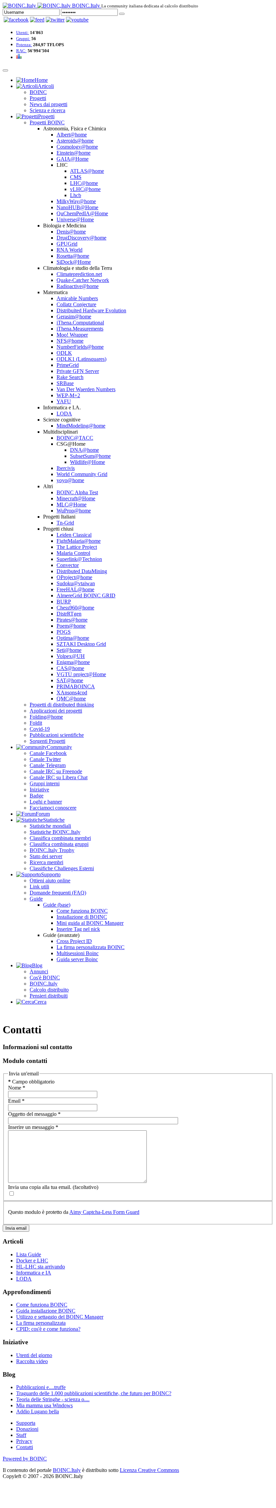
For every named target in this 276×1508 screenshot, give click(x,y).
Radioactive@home (78, 286)
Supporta (25, 1423)
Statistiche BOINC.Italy (55, 832)
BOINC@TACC (75, 438)
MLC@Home (72, 504)
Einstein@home (74, 153)
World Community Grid (82, 474)
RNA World (69, 250)
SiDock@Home (74, 262)
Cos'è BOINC (45, 977)
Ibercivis (66, 468)
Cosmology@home (77, 147)
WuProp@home (74, 510)
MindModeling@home (81, 426)
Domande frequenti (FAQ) (58, 893)
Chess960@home (75, 607)
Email (16, 1101)
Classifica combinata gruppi (59, 844)
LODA (64, 413)
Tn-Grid (65, 523)
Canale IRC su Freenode (56, 771)
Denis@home (71, 231)
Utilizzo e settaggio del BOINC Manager (59, 1317)
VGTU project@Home (81, 674)
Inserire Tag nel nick (78, 929)
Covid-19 (40, 729)
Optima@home (73, 638)
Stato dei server (46, 856)
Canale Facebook (48, 753)
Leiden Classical (74, 535)
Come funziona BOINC (82, 911)
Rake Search (70, 377)
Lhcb (75, 195)
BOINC (38, 92)
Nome (16, 1088)
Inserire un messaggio (33, 1127)
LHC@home (84, 183)
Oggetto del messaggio (34, 1114)
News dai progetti (48, 104)
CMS (75, 177)
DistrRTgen (69, 614)
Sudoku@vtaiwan (76, 583)
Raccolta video (32, 1361)
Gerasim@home (74, 316)
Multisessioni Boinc (78, 953)
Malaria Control (73, 553)
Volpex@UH (71, 656)
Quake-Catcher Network (83, 280)
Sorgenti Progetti (47, 741)
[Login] (122, 14)
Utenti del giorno (34, 1355)
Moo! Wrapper (72, 335)
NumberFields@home (80, 347)
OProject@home (74, 577)
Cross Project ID (74, 941)
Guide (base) (56, 905)
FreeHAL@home (75, 589)
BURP (64, 601)
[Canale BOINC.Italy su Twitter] (55, 20)
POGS (64, 632)
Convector (68, 565)
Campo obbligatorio (31, 1082)
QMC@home (71, 698)
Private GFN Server (78, 371)
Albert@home (72, 134)
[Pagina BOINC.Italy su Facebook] (16, 20)
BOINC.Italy (44, 983)
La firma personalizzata (41, 1323)
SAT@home (70, 680)
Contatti (24, 1447)
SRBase (65, 383)
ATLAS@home (87, 171)
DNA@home (84, 450)
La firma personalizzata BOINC (91, 947)
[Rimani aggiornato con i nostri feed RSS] (77, 20)
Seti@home (69, 650)
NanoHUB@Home (77, 207)
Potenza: (24, 44)
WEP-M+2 (68, 395)
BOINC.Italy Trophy (52, 850)
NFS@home (70, 341)
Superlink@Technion (79, 559)
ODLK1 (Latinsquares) (81, 359)
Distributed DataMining (82, 571)
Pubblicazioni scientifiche (57, 735)
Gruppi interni (45, 783)
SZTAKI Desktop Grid (81, 644)
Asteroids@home (75, 141)
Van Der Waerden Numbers (86, 389)
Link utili (39, 886)
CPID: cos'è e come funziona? (48, 1329)
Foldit (36, 723)
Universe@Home (75, 219)
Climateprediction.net (79, 274)
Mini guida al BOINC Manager (90, 923)
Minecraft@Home (76, 498)
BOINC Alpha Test (77, 492)
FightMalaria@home (79, 541)
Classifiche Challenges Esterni (62, 868)
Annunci (39, 971)
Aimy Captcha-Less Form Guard (104, 1212)
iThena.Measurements (80, 329)
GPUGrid (67, 244)
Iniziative (39, 789)
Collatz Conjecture (76, 304)
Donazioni (27, 1429)
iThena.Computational (80, 322)
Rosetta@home (73, 256)
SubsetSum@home (90, 456)
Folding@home (46, 717)
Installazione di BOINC (82, 917)
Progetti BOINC (47, 122)
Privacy (24, 1441)
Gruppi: (23, 38)
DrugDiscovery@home (81, 238)
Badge (36, 795)
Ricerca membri (46, 862)
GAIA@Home (73, 159)
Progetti (38, 98)
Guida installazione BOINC (45, 1311)
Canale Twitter (45, 759)
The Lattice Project (77, 547)
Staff (21, 1435)
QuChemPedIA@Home (82, 213)
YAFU (64, 401)
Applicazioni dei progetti (56, 711)
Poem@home (71, 626)
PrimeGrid (68, 365)
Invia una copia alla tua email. (39, 1187)
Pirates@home (72, 620)
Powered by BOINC (25, 1459)
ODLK (64, 353)
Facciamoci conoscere (53, 808)
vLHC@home (85, 189)
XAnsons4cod (72, 692)
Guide (36, 899)
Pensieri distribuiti (49, 996)
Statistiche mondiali (50, 826)
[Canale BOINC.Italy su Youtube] (37, 20)
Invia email (16, 1228)
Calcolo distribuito (49, 990)
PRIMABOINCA (76, 686)
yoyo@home (70, 480)
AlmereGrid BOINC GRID (86, 595)
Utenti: (22, 32)
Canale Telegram (48, 765)
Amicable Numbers (77, 298)
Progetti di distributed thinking (62, 705)
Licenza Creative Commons (149, 1470)
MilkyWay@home (76, 201)
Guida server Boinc (77, 959)
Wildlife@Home (87, 462)
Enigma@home (73, 662)
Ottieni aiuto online (50, 880)
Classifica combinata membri (60, 838)
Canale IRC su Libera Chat (59, 777)
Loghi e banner (46, 802)
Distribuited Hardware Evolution (91, 310)
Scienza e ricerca (47, 110)
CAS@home (70, 668)
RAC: (21, 50)
